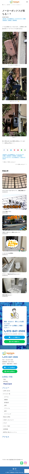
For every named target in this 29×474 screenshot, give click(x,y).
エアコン (6, 397)
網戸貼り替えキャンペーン (10, 432)
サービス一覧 (6, 394)
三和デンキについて (8, 420)
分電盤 (24, 18)
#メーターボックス (7, 157)
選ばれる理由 (6, 417)
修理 (5, 411)
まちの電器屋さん (10, 18)
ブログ (5, 423)
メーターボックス (18, 18)
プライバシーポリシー (14, 470)
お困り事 (4, 18)
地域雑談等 (5, 20)
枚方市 (4, 158)
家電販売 (6, 402)
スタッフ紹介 (6, 426)
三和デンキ (22, 157)
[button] (4, 150)
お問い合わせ (6, 390)
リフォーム (7, 408)
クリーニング (7, 414)
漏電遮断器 (15, 20)
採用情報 (5, 429)
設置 (5, 405)
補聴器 (6, 399)
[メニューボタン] (27, 2)
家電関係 (9, 20)
